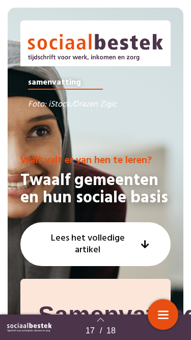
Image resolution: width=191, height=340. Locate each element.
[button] (95, 244)
